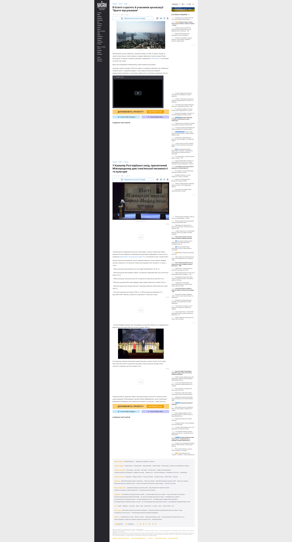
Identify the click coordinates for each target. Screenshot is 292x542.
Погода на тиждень (148, 476)
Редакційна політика (160, 538)
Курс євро (137, 470)
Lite (115, 506)
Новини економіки (119, 470)
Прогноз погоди (119, 476)
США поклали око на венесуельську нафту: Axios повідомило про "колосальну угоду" (183, 258)
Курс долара (130, 470)
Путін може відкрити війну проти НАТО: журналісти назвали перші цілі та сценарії (182, 384)
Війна (98, 14)
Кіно (173, 506)
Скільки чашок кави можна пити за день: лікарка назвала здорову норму (183, 133)
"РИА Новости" (155, 58)
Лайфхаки (117, 494)
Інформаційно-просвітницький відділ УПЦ (132, 257)
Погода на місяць (159, 476)
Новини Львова (156, 465)
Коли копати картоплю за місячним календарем (134, 510)
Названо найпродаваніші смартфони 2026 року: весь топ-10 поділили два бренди (183, 185)
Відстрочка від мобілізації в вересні (179, 465)
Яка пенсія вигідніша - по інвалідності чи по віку (166, 472)
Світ (98, 22)
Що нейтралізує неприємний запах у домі (179, 501)
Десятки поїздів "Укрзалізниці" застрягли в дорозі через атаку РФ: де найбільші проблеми (182, 373)
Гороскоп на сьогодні (170, 483)
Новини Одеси (128, 465)
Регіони (99, 25)
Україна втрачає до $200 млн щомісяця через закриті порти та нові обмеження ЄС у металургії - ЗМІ (181, 29)
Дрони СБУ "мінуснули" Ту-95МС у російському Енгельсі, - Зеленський (182, 119)
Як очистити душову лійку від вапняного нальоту (154, 501)
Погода (99, 43)
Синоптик (175, 476)
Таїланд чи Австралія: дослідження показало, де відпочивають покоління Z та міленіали (183, 100)
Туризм (99, 40)
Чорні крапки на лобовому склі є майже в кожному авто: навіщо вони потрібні (182, 307)
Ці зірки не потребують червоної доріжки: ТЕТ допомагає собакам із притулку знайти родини (182, 39)
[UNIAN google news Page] (146, 524)
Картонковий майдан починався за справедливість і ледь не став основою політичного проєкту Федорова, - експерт (182, 162)
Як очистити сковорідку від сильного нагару (152, 496)
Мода (137, 506)
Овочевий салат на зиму (127, 517)
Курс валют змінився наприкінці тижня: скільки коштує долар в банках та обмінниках (182, 296)
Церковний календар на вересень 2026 (137, 487)
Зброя (99, 34)
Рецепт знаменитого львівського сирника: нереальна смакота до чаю (132, 519)
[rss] (156, 524)
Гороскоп (117, 481)
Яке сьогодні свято (120, 487)
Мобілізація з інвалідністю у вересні (145, 461)
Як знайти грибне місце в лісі (144, 499)
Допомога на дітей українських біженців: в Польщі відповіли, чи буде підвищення (182, 301)
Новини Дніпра (137, 465)
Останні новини (179, 15)
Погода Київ (128, 476)
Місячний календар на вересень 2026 (166, 481)
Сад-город (117, 510)
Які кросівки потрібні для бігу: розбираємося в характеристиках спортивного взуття (182, 242)
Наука (99, 29)
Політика (99, 18)
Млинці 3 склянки (139, 517)
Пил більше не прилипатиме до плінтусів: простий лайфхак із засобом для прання (183, 139)
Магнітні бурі (168, 476)
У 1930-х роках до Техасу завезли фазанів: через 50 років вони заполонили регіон (182, 145)
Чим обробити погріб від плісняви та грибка (133, 494)
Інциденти (100, 36)
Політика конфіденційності (138, 538)
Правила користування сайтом (121, 538)
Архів (98, 57)
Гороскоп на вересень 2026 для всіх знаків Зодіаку (149, 483)
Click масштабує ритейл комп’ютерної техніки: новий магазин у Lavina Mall (182, 248)
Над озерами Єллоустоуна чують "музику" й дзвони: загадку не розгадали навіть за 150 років (182, 278)
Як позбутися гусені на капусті (122, 512)
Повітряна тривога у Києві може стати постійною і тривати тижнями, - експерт (183, 23)
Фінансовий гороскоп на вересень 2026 (124, 483)
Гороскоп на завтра (149, 481)
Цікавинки (100, 42)
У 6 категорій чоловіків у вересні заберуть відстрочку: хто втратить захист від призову (182, 433)
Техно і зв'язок (101, 31)
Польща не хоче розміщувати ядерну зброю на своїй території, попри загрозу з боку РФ (183, 444)
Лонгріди (99, 54)
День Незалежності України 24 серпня (159, 487)
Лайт (98, 33)
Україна (99, 16)
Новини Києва (165, 465)
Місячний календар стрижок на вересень (132, 481)
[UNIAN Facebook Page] (137, 524)
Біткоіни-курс (152, 470)
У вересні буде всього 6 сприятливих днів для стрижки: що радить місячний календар (183, 232)
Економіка (100, 20)
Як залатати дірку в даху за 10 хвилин (156, 494)
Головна (99, 12)
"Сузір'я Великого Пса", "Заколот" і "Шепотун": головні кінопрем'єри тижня (183, 455)
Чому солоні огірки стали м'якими (176, 494)
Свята (141, 506)
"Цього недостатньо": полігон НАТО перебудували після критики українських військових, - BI (183, 313)
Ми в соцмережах (173, 538)
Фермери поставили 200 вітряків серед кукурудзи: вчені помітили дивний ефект (182, 398)
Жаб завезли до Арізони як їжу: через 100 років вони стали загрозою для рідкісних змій (182, 227)
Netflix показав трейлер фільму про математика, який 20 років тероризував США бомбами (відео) (183, 378)
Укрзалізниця (183, 472)
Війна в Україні (118, 461)
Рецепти (116, 517)
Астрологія (132, 506)
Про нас (150, 538)
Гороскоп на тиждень (182, 481)
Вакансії (99, 59)
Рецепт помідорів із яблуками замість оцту (173, 517)
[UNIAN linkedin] (143, 524)
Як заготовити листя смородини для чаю (125, 499)
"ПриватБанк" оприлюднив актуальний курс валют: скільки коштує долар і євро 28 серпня (182, 284)
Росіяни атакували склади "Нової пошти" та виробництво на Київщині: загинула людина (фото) (183, 439)
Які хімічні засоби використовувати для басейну (126, 496)
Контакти (99, 61)
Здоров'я (99, 38)
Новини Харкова (147, 465)
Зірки (160, 506)
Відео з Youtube (101, 47)
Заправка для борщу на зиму (153, 517)
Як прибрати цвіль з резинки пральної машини (165, 499)
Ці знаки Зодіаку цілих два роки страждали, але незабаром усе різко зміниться (182, 94)
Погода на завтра (137, 476)
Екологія (99, 23)
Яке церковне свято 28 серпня (147, 490)
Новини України (119, 466)
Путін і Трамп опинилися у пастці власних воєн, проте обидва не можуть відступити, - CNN (182, 264)
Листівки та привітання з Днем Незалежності (126, 490)
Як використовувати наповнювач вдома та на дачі (127, 501)
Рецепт (119, 506)
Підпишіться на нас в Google (134, 18)
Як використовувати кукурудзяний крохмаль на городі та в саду (165, 510)
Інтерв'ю (99, 50)
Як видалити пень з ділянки (172, 496)
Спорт (99, 27)
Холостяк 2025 (166, 506)
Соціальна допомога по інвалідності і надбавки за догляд (129, 472)
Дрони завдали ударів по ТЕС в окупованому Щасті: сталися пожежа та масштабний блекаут (182, 414)
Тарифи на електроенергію (164, 470)
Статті (99, 48)
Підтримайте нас (183, 9)
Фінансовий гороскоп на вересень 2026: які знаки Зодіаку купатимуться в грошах (182, 408)
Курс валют (144, 470)
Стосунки (154, 506)
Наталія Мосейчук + (129, 461)
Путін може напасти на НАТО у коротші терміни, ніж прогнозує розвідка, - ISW (183, 290)
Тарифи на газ (149, 472)
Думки (99, 52)
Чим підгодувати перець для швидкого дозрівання (145, 512)
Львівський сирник (157, 519)
